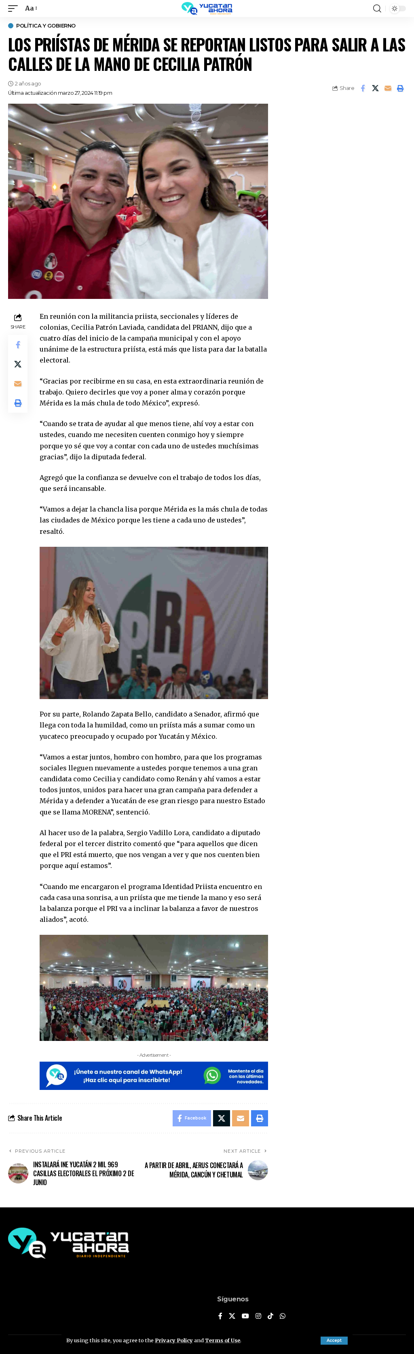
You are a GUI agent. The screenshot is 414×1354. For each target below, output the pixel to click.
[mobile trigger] (15, 8)
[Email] (387, 88)
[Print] (400, 88)
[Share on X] (375, 88)
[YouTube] (245, 1316)
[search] (377, 8)
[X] (232, 1316)
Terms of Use (222, 1340)
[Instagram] (258, 1316)
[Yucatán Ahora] (207, 8)
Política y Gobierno (46, 25)
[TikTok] (270, 1316)
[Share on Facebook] (362, 88)
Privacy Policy (174, 1340)
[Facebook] (220, 1316)
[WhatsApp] (283, 1316)
